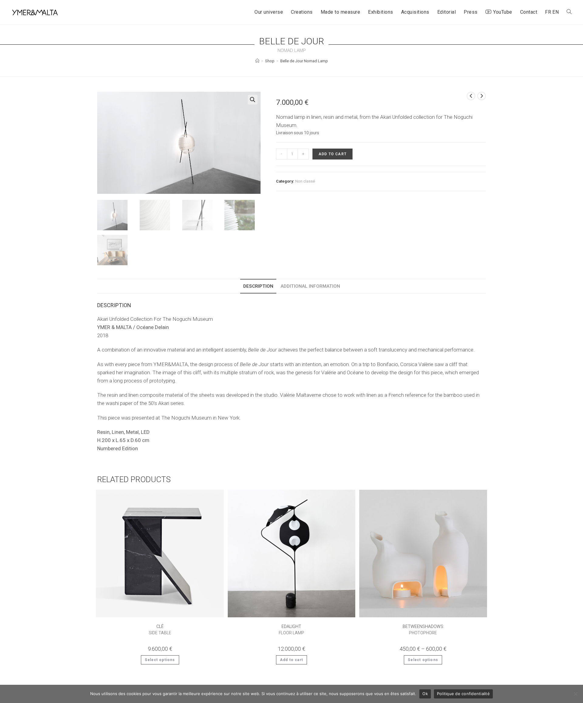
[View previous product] (471, 96)
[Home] (257, 61)
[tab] (258, 286)
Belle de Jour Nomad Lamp (304, 61)
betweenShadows (423, 629)
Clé (160, 629)
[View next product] (481, 96)
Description (258, 286)
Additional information (310, 286)
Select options (160, 660)
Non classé (305, 181)
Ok (425, 693)
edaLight (291, 629)
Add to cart (332, 154)
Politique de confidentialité (463, 693)
